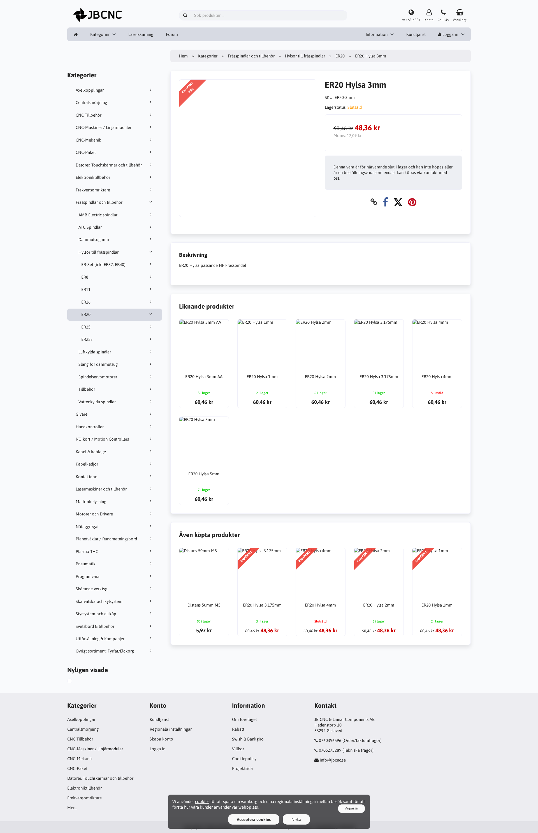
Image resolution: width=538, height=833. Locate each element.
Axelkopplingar (90, 90)
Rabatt (238, 729)
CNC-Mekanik (88, 140)
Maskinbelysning (91, 501)
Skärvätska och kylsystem (99, 601)
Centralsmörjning (91, 102)
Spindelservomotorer (97, 376)
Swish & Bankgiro (248, 739)
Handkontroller (90, 426)
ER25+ (87, 339)
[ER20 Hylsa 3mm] (76, 682)
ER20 (86, 314)
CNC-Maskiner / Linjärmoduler (103, 127)
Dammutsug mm (93, 239)
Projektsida (242, 768)
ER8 (84, 277)
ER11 (86, 289)
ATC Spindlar (90, 227)
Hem (183, 56)
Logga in (449, 34)
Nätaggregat (87, 526)
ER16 (86, 302)
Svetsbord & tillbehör (95, 626)
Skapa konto (161, 739)
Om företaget (244, 719)
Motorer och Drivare (94, 514)
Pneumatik (86, 563)
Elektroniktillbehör (93, 177)
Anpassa (351, 808)
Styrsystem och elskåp (96, 613)
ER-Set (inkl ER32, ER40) (103, 264)
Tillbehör (86, 389)
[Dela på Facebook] (385, 202)
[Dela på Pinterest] (412, 202)
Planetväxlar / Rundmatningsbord (106, 538)
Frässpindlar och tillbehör (99, 202)
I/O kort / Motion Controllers (102, 439)
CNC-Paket (86, 152)
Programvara (87, 576)
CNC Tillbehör (88, 115)
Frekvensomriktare (93, 190)
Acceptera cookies (254, 819)
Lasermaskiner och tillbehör (101, 489)
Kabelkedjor (87, 464)
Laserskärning (140, 34)
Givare (81, 414)
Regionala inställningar (171, 729)
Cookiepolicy (244, 758)
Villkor (238, 748)
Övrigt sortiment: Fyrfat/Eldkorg (105, 651)
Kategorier (100, 34)
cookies (202, 801)
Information (377, 34)
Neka (296, 819)
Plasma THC (87, 551)
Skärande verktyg (91, 588)
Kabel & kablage (91, 451)
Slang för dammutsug (98, 364)
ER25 (86, 327)
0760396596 (330, 740)
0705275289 (330, 750)
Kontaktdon (86, 476)
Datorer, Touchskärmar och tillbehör (109, 165)
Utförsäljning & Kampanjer (100, 638)
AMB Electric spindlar (97, 214)
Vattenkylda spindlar (97, 401)
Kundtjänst (416, 34)
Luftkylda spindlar (94, 352)
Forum (172, 34)
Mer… (72, 807)
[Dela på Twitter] (398, 202)
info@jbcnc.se (333, 760)
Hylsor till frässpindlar (98, 252)
